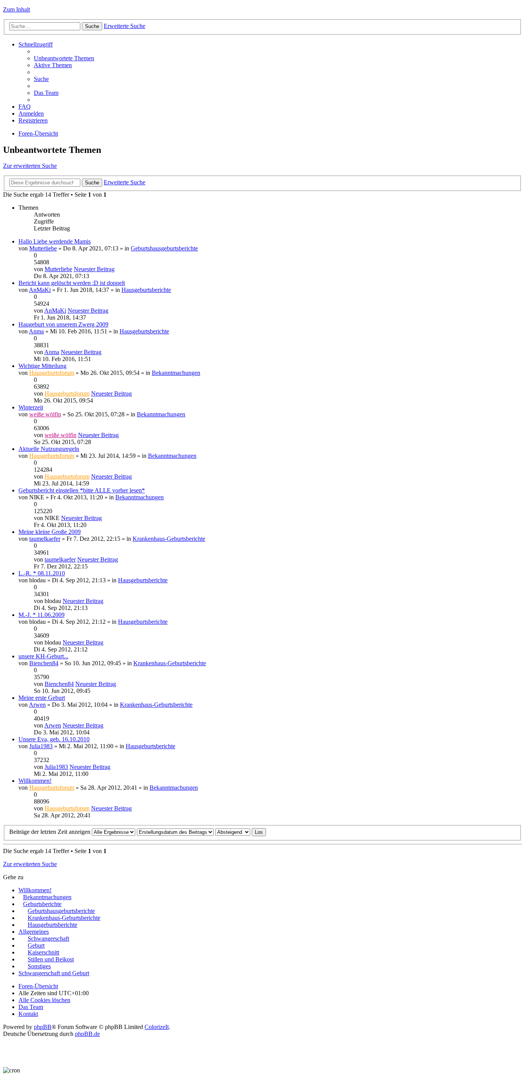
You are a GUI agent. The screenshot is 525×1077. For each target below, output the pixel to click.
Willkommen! (35, 780)
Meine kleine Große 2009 (49, 532)
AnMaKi (40, 290)
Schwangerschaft (48, 938)
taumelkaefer (44, 538)
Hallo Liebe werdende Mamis (54, 241)
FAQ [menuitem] (24, 106)
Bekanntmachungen (176, 372)
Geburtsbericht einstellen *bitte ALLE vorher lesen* (81, 490)
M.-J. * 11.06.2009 (41, 614)
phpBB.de (87, 1034)
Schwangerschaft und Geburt (53, 973)
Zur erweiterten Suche (30, 165)
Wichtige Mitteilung (42, 366)
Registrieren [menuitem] (33, 120)
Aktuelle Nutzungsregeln (48, 449)
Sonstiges (39, 966)
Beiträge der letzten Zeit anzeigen (50, 831)
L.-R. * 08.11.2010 (41, 573)
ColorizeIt (157, 1027)
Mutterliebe (43, 248)
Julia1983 (41, 746)
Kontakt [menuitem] (28, 1014)
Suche (92, 26)
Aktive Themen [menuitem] (53, 65)
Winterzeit (30, 407)
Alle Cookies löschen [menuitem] (44, 1000)
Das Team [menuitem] (46, 92)
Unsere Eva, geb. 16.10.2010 (54, 739)
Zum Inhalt (16, 9)
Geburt (36, 945)
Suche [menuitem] (41, 79)
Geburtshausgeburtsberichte (164, 248)
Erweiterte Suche (124, 26)
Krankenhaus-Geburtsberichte (169, 538)
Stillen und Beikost (51, 959)
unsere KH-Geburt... (43, 656)
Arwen (37, 704)
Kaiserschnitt (43, 952)
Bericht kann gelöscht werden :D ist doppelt (71, 283)
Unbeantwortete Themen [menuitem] (64, 58)
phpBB (43, 1027)
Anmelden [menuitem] (31, 113)
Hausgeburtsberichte (146, 290)
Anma (36, 331)
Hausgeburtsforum (51, 372)
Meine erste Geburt (41, 697)
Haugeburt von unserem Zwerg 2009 (63, 324)
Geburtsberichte (42, 904)
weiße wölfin (45, 414)
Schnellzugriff (35, 44)
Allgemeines (33, 931)
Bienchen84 (43, 663)
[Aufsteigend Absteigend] (232, 831)
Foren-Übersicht (38, 133)
